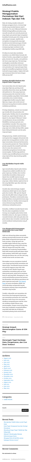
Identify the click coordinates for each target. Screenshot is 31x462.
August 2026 (7, 358)
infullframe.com (9, 5)
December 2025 (8, 374)
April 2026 (7, 366)
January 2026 (7, 372)
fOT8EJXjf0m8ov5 (8, 317)
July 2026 (6, 360)
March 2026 (7, 368)
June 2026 (7, 362)
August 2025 (7, 382)
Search (4, 408)
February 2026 (8, 370)
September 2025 (8, 380)
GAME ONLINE (8, 399)
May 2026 (7, 364)
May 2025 (6, 388)
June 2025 (7, 386)
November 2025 (8, 376)
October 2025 (8, 378)
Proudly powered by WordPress (18, 459)
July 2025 (6, 384)
